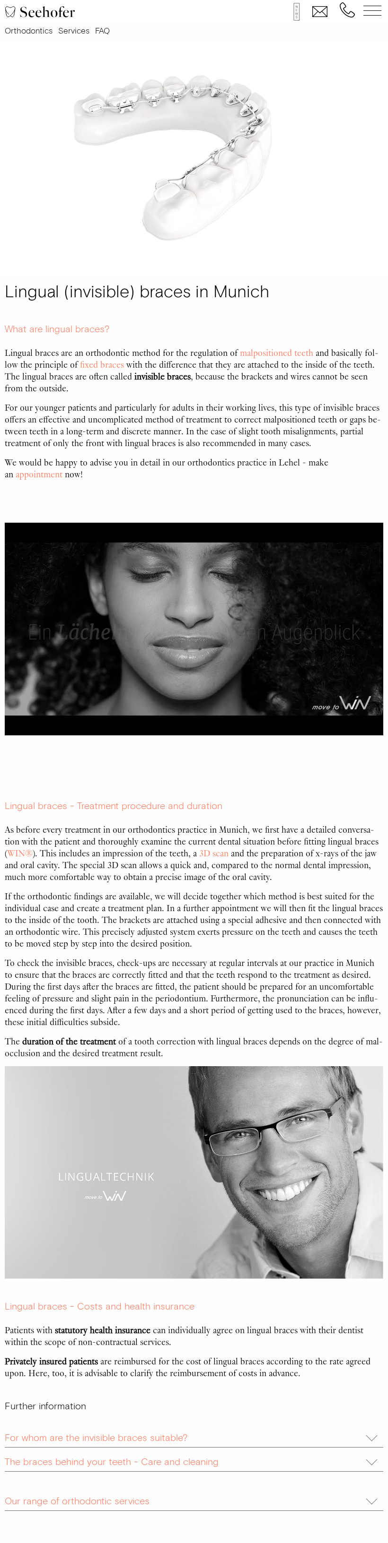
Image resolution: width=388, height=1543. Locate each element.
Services (73, 31)
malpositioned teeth (276, 352)
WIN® (20, 852)
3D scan (214, 852)
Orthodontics (29, 31)
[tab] (194, 1435)
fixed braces (102, 364)
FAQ (102, 31)
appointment (39, 473)
